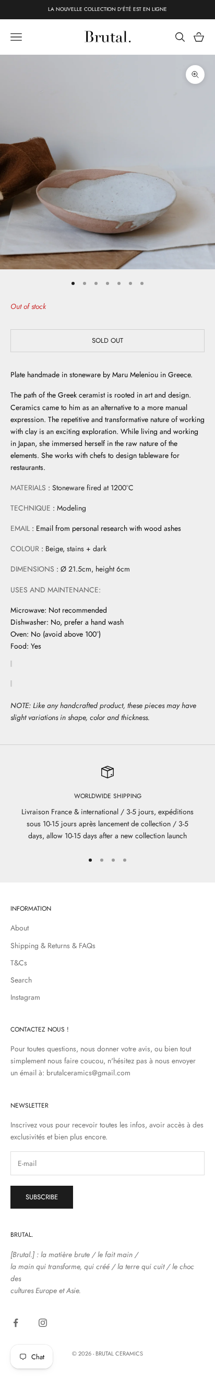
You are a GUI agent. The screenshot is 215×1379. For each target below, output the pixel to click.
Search (21, 980)
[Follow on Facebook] (15, 1323)
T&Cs (18, 963)
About (19, 928)
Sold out (107, 340)
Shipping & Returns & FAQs (52, 945)
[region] (107, 804)
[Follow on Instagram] (43, 1323)
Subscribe (42, 1197)
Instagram (25, 997)
